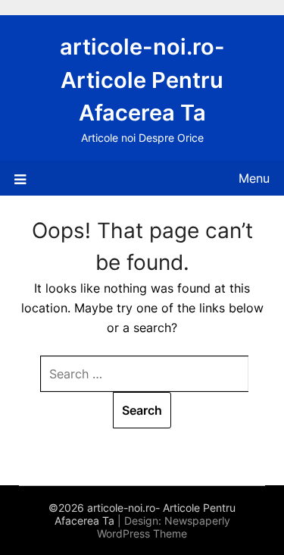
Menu (254, 178)
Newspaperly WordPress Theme (163, 527)
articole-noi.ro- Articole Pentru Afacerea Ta (142, 79)
